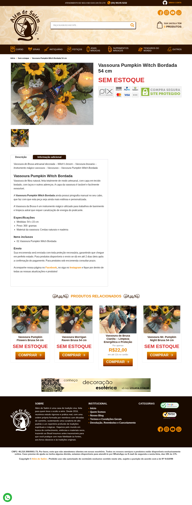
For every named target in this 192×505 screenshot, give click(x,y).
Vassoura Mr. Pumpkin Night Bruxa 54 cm (161, 339)
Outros (177, 49)
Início (12, 58)
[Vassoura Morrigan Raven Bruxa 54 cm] (74, 307)
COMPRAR (27, 355)
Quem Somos (98, 412)
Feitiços (77, 49)
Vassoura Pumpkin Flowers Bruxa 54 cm (30, 339)
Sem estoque (23, 58)
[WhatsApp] (179, 13)
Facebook (51, 267)
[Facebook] (160, 13)
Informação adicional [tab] (49, 157)
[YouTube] (172, 13)
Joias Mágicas (95, 49)
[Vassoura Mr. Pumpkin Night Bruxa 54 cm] (161, 307)
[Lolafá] (96, 379)
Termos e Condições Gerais (106, 419)
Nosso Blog (97, 415)
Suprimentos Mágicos (120, 49)
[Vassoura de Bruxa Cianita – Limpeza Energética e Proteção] (117, 307)
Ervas (36, 49)
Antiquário (56, 49)
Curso (19, 49)
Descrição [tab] (21, 157)
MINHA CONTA (175, 3)
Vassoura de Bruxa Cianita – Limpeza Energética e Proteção (118, 338)
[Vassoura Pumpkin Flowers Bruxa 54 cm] (30, 307)
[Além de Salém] (25, 11)
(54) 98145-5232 (118, 3)
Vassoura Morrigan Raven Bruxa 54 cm (74, 339)
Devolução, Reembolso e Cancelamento (113, 422)
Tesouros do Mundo (151, 49)
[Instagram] (166, 13)
